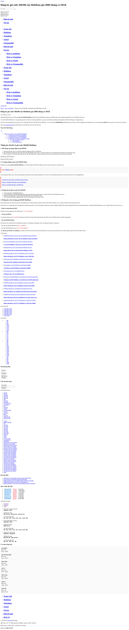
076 (7, 338)
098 (7, 344)
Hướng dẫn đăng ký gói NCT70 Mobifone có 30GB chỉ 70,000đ (20, 303)
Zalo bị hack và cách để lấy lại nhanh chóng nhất (15, 479)
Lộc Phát (6, 395)
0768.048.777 (7, 494)
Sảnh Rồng (6, 441)
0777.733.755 (7, 496)
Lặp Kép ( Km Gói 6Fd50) (10, 457)
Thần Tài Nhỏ (7, 417)
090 (7, 331)
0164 (8, 348)
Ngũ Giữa (6, 431)
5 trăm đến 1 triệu (8, 311)
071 (7, 335)
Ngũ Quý (6, 413)
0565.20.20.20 (7, 492)
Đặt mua (14, 498)
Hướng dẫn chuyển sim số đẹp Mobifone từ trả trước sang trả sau (20, 297)
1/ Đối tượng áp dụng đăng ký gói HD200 (17, 135)
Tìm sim (4, 377)
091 (7, 322)
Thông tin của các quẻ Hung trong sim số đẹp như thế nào (17, 478)
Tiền (5, 399)
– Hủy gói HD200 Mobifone (17, 142)
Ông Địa (6, 400)
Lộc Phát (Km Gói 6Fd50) (10, 456)
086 (7, 340)
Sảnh (5, 414)
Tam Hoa (6, 407)
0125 (8, 327)
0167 (8, 353)
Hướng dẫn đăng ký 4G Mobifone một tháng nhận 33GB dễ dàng (20, 291)
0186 (8, 362)
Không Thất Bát (7, 422)
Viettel (5, 506)
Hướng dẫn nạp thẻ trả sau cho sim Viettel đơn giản (16, 482)
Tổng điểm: (4, 373)
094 (7, 323)
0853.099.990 (7, 489)
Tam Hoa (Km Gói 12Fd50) (10, 442)
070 (7, 334)
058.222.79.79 (7, 490)
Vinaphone (6, 503)
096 (7, 342)
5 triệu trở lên (7, 315)
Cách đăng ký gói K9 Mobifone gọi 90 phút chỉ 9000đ (17, 268)
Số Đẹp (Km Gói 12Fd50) (10, 446)
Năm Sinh (6, 402)
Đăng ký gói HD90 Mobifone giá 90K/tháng (12, 184)
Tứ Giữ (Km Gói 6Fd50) (9, 464)
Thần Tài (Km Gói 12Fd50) (10, 445)
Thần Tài (6, 396)
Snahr (5, 472)
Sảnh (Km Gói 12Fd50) (9, 444)
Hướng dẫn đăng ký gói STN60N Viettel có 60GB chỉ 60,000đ (18, 480)
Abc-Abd (6, 426)
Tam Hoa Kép (7, 440)
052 (7, 357)
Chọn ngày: (4, 385)
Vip (4, 423)
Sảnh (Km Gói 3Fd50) (9, 458)
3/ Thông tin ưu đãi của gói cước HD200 (17, 137)
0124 (8, 326)
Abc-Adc (6, 427)
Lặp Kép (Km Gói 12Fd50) (10, 448)
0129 (8, 330)
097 (7, 343)
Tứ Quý (5, 411)
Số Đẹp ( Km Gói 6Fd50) (10, 454)
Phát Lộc (6, 434)
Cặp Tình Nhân (7, 410)
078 (7, 339)
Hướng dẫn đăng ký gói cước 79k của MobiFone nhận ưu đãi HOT (21, 238)
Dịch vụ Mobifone (9, 108)
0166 (8, 351)
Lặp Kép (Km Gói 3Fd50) (10, 452)
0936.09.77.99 (7, 497)
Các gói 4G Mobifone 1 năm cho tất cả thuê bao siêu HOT (18, 244)
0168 (8, 354)
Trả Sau (5, 392)
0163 (8, 347)
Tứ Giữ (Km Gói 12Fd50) (10, 468)
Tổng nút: (3, 370)
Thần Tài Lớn (7, 418)
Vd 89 (5, 436)
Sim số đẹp (10, 620)
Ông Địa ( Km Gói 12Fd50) (10, 449)
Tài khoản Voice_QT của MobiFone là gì (14, 274)
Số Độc (5, 421)
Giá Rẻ (5, 409)
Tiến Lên (6, 398)
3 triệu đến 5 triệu (8, 314)
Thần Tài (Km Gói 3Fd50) (10, 461)
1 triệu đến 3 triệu (8, 312)
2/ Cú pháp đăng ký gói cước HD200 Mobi (17, 136)
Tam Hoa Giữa (7, 403)
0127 (8, 328)
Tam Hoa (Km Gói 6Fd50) (10, 450)
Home (2, 108)
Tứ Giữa (6, 415)
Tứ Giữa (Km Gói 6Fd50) (10, 465)
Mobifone (6, 505)
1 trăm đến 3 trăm (8, 308)
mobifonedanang (9, 125)
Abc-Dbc (6, 429)
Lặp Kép (6, 430)
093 (7, 332)
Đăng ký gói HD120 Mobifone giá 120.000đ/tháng (14, 182)
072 (7, 336)
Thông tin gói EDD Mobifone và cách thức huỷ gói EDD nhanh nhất (21, 279)
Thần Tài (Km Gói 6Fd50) (10, 453)
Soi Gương (6, 405)
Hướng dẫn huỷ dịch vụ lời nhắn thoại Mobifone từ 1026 (18, 250)
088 (7, 320)
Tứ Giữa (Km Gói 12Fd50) (10, 466)
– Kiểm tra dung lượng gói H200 (17, 139)
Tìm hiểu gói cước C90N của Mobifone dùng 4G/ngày (15, 179)
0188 (8, 363)
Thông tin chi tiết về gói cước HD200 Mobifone (16, 133)
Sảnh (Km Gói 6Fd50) (9, 462)
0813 (8, 324)
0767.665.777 (7, 493)
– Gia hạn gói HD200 (15, 140)
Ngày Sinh (6, 433)
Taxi (5, 406)
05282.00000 (7, 498)
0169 (8, 355)
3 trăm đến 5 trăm (8, 310)
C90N (5, 437)
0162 (8, 346)
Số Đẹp (5, 394)
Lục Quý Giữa (7, 438)
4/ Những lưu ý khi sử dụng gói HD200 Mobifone (19, 138)
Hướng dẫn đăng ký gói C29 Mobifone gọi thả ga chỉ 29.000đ (19, 285)
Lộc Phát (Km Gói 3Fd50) (10, 471)
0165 (8, 350)
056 (7, 358)
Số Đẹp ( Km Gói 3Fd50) (10, 460)
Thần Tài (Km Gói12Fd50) (10, 469)
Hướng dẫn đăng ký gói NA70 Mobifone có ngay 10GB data (19, 256)
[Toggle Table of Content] (2, 131)
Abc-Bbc (6, 425)
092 (7, 361)
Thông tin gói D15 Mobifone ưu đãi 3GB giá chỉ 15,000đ (18, 262)
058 (7, 359)
